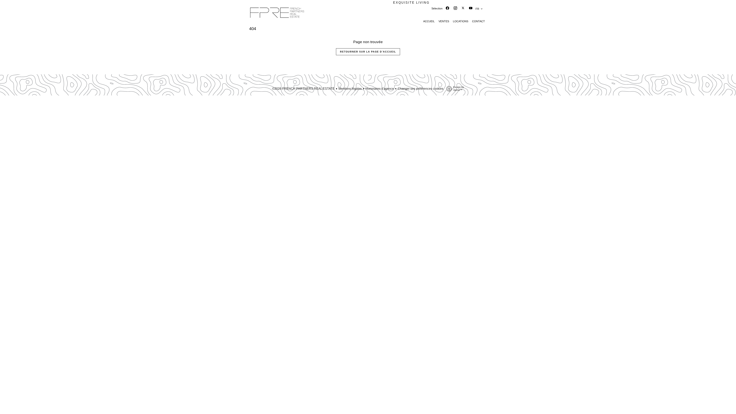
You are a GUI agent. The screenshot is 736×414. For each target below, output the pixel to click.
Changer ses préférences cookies (420, 88)
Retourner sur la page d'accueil (368, 51)
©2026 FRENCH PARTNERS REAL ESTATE (303, 88)
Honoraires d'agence (380, 88)
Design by (458, 88)
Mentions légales (350, 88)
